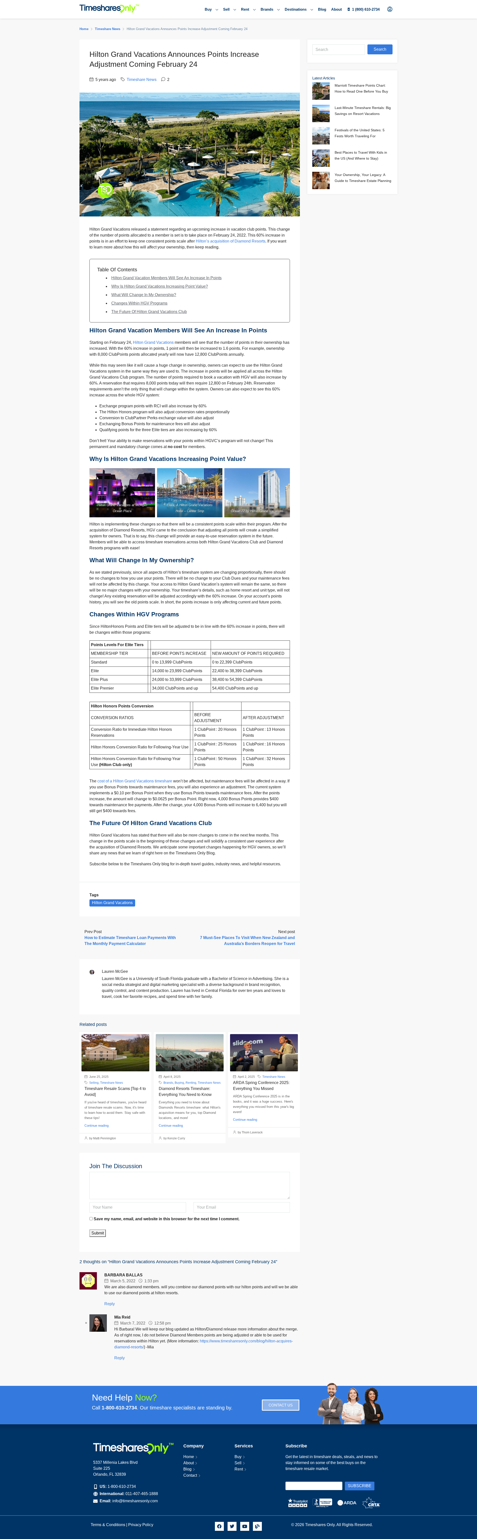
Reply (109, 1304)
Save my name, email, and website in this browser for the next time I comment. (166, 1219)
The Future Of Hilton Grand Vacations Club (149, 312)
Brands (267, 9)
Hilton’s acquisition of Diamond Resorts (230, 241)
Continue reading (96, 1125)
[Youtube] (244, 1526)
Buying (179, 1082)
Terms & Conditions (108, 1525)
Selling (94, 1082)
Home (188, 1457)
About (336, 9)
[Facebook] (219, 1526)
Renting (191, 1082)
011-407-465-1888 (141, 1494)
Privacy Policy (141, 1525)
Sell (226, 9)
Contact (190, 1475)
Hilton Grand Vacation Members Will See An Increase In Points (166, 278)
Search (380, 49)
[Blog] (257, 1526)
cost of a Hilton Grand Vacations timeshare (134, 781)
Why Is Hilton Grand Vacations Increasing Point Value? (159, 286)
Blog (322, 9)
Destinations (296, 9)
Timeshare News (107, 29)
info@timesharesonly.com (135, 1501)
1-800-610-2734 (122, 1486)
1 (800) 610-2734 (366, 9)
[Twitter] (232, 1526)
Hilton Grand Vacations (153, 342)
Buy (208, 9)
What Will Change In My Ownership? (143, 295)
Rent (245, 9)
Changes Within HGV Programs (139, 303)
